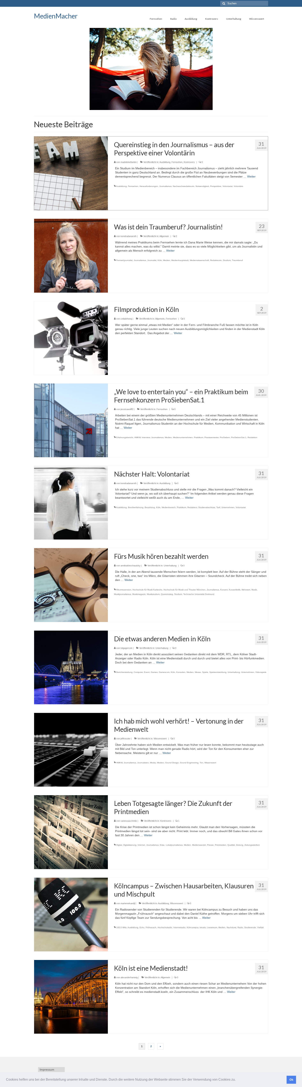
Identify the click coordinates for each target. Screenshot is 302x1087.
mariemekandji (128, 903)
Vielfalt (260, 927)
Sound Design (172, 763)
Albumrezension (123, 590)
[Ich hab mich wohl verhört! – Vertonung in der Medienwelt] (71, 749)
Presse (210, 845)
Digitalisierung (129, 845)
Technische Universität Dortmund (198, 594)
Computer (138, 672)
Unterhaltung (170, 565)
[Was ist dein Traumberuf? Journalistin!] (71, 255)
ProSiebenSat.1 (238, 437)
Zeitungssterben (252, 845)
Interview (146, 437)
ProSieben (225, 437)
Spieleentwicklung (217, 672)
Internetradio (179, 927)
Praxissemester (211, 437)
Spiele (205, 672)
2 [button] (151, 108)
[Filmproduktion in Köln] (71, 337)
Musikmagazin (139, 594)
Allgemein (164, 236)
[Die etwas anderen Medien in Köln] (71, 667)
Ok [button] (291, 1079)
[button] (237, 1080)
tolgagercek (126, 648)
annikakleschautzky (131, 565)
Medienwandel (199, 845)
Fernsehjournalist (124, 260)
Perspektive (215, 186)
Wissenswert (160, 738)
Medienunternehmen (183, 437)
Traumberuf (237, 260)
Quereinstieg (167, 594)
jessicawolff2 (127, 409)
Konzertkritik (234, 590)
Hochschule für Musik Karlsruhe (147, 590)
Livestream (212, 927)
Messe (198, 672)
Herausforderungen (148, 186)
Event (147, 672)
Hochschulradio (165, 927)
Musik (254, 590)
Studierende (250, 927)
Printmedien (220, 845)
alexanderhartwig (129, 977)
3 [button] (156, 108)
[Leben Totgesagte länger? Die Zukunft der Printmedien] (71, 832)
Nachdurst (231, 927)
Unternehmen (227, 507)
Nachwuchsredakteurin (183, 186)
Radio (240, 927)
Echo (141, 927)
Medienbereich (169, 507)
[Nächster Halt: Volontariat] (71, 502)
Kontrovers (189, 162)
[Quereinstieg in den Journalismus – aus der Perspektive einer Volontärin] (71, 173)
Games (154, 672)
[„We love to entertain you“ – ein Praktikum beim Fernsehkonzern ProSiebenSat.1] (71, 420)
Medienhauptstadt (180, 260)
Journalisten (143, 763)
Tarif (218, 507)
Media (153, 763)
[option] (151, 69)
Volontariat (227, 186)
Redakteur (192, 507)
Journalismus (165, 186)
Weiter (251, 176)
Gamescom (164, 672)
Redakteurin (216, 260)
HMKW (137, 437)
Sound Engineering (189, 763)
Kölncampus (192, 927)
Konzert (224, 590)
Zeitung (239, 845)
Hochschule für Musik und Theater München (184, 590)
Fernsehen (177, 162)
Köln (160, 260)
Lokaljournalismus (174, 845)
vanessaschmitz (129, 821)
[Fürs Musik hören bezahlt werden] (71, 584)
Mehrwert (246, 590)
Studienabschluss (206, 507)
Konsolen (180, 672)
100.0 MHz (121, 927)
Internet (141, 845)
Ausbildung (164, 162)
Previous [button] (36, 69)
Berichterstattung (124, 672)
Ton (201, 763)
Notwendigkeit (202, 186)
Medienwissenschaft (199, 260)
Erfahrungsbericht (124, 437)
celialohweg (126, 318)
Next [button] (265, 69)
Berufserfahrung (135, 507)
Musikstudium (153, 594)
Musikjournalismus (122, 594)
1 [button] (146, 108)
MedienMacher (56, 16)
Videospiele (260, 672)
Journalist (151, 260)
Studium (227, 260)
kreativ (203, 927)
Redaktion (252, 437)
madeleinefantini (128, 162)
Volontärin (238, 186)
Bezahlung (150, 507)
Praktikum (198, 437)
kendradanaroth (128, 236)
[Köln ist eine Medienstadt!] (71, 996)
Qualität (231, 845)
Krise (162, 845)
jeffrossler (125, 738)
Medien (166, 260)
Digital (119, 845)
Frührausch (151, 927)
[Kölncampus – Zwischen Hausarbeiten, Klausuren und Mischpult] (71, 914)
